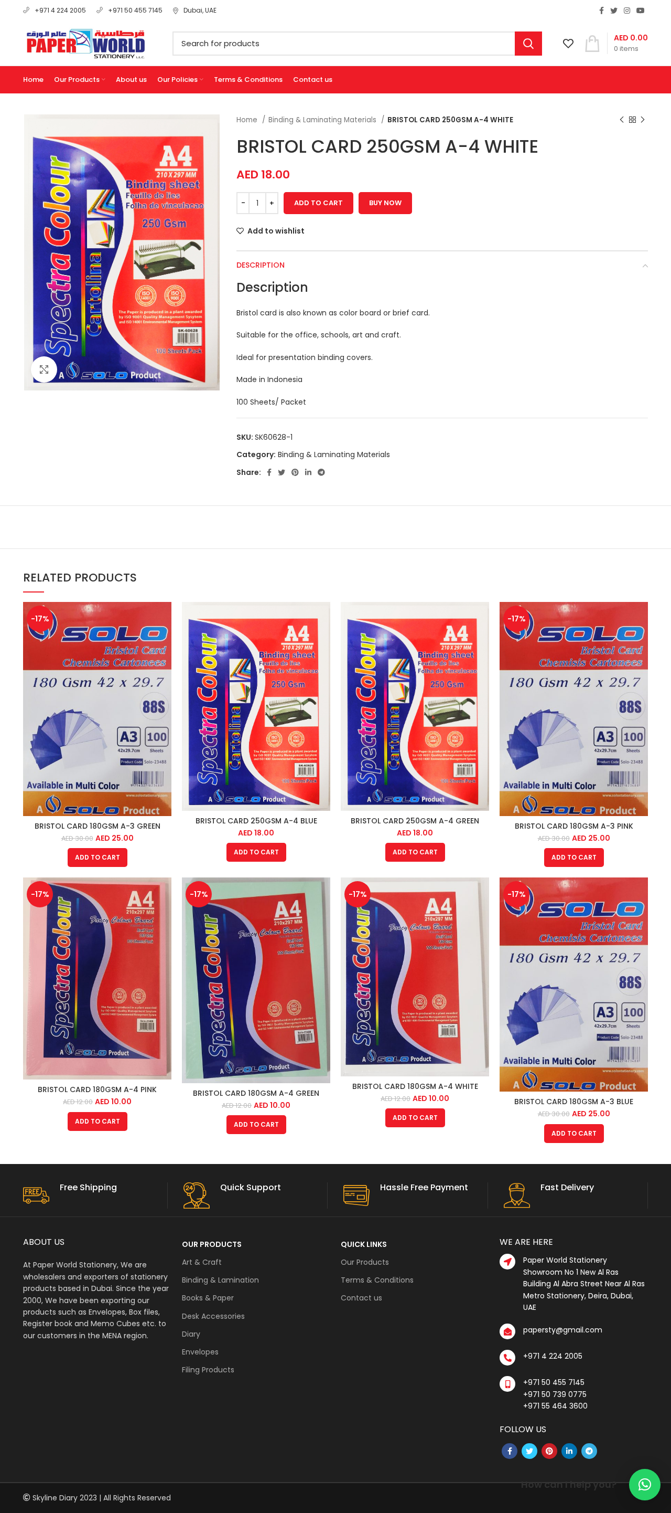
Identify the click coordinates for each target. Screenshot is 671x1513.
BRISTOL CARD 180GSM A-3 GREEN (97, 826)
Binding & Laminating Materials (323, 120)
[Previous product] (621, 120)
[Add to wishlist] (163, 642)
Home (247, 120)
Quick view (163, 619)
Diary (191, 1334)
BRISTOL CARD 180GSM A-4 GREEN (256, 1093)
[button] (645, 1484)
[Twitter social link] (614, 10)
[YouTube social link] (640, 10)
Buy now (385, 203)
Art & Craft (202, 1262)
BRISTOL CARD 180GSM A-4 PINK (97, 1089)
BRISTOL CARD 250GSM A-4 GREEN (415, 821)
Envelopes (200, 1352)
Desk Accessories (213, 1316)
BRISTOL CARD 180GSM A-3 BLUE (573, 1101)
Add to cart (318, 203)
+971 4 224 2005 (60, 10)
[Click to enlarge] (44, 369)
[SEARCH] (528, 43)
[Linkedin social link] (308, 472)
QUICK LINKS (364, 1244)
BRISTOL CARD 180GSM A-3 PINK (574, 826)
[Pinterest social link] (295, 472)
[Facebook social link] (601, 10)
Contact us (361, 1298)
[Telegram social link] (321, 472)
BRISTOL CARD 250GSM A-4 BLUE (256, 821)
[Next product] (642, 120)
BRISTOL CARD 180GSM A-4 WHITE (415, 1086)
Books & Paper (208, 1298)
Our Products (365, 1262)
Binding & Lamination (220, 1280)
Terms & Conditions (377, 1280)
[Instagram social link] (627, 10)
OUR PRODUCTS (212, 1244)
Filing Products (208, 1369)
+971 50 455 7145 (135, 10)
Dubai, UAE (200, 10)
